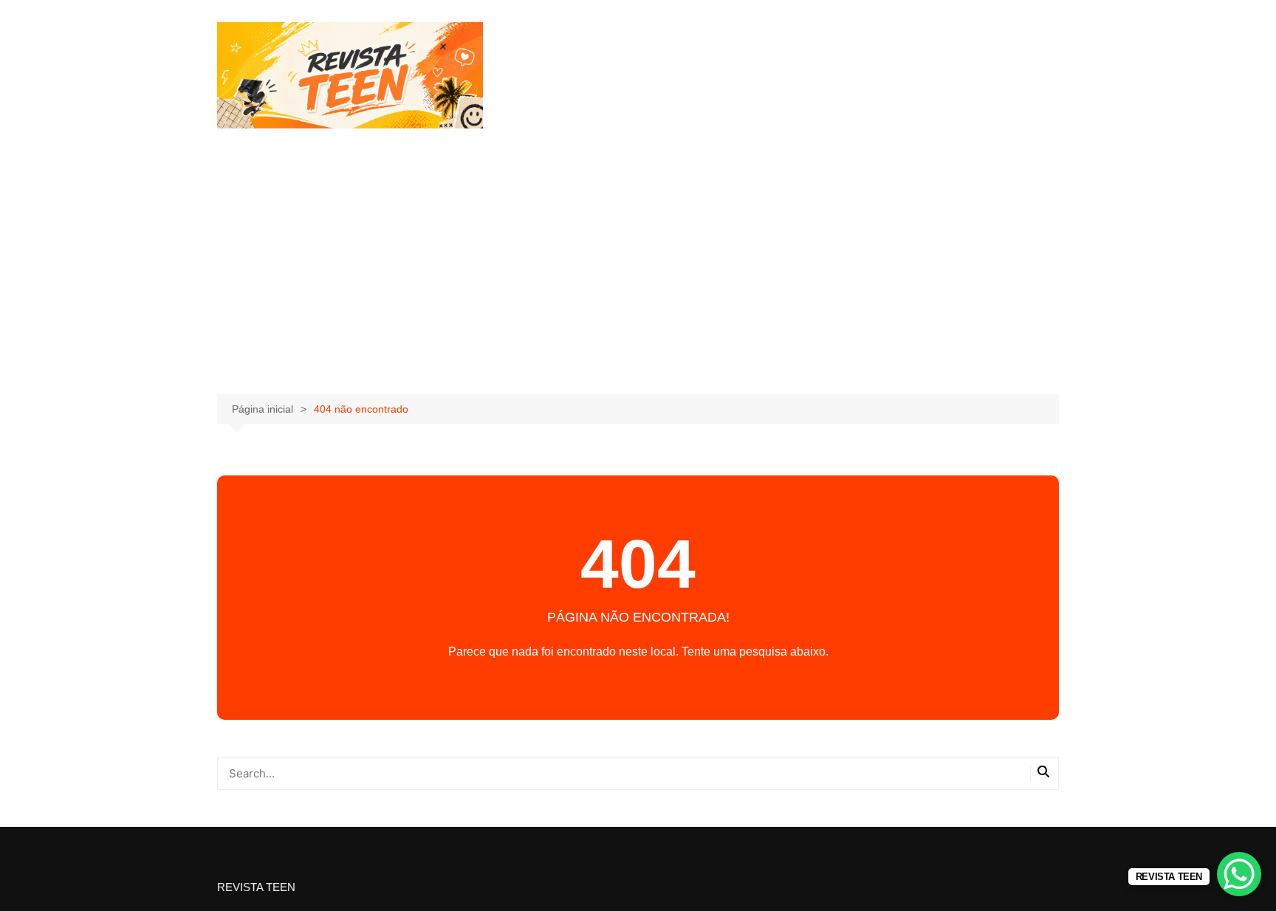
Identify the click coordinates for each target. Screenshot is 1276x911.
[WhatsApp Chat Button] (1239, 874)
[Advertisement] (638, 239)
